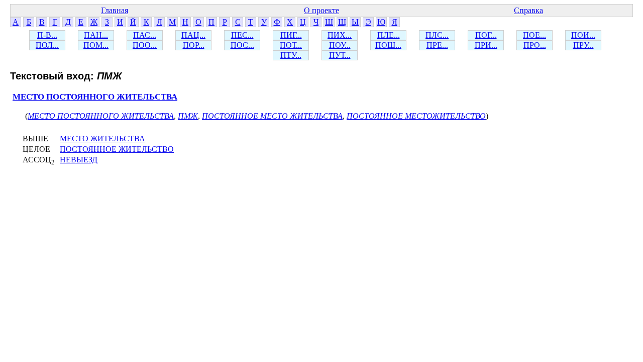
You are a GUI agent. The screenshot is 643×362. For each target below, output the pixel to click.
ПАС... (144, 35)
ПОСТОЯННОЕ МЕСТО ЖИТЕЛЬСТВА (272, 116)
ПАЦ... (193, 35)
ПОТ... (291, 45)
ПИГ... (291, 35)
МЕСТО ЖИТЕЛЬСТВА (102, 138)
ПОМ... (96, 45)
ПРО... (534, 45)
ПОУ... (340, 45)
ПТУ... (290, 55)
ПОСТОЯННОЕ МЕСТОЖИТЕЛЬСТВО (416, 116)
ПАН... (96, 35)
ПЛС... (437, 35)
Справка (528, 10)
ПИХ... (340, 35)
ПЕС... (242, 35)
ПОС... (242, 45)
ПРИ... (486, 45)
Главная (114, 10)
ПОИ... (583, 35)
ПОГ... (486, 35)
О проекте (321, 10)
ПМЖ (188, 116)
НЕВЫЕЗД (78, 159)
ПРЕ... (437, 45)
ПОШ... (388, 45)
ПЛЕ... (388, 35)
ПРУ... (583, 45)
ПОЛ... (47, 45)
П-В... (47, 35)
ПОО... (145, 45)
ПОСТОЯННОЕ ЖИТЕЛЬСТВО (117, 149)
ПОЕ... (534, 35)
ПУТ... (340, 55)
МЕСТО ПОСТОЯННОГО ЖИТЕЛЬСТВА (95, 97)
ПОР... (193, 45)
